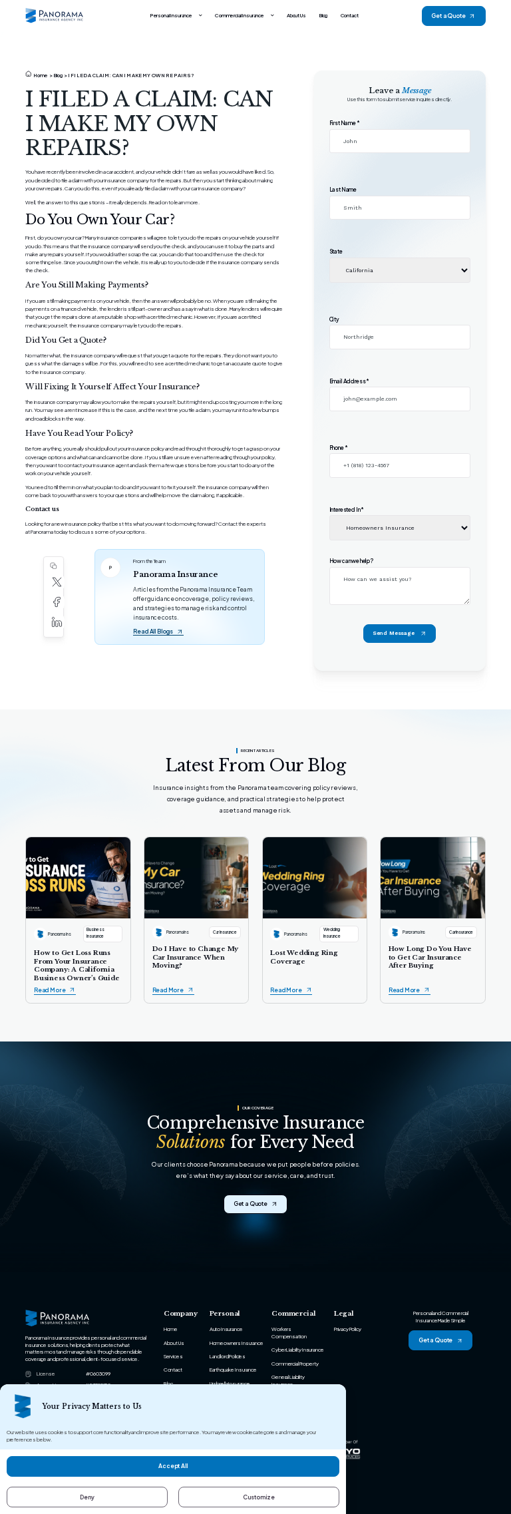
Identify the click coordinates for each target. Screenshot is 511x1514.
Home (41, 75)
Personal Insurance (171, 15)
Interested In (347, 509)
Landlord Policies (228, 1356)
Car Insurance (225, 932)
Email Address (349, 381)
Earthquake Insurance (233, 1369)
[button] (57, 582)
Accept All (173, 1465)
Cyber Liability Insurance (297, 1349)
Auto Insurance (226, 1329)
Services (173, 1356)
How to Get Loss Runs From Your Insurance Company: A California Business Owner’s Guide (77, 965)
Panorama (42, 531)
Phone (338, 448)
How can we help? (351, 561)
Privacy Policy (347, 1329)
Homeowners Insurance (236, 1343)
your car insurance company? (213, 188)
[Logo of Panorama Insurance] (54, 16)
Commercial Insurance (239, 15)
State (336, 251)
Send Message (394, 633)
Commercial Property (294, 1363)
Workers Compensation (288, 1333)
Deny (87, 1497)
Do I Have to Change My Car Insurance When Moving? (195, 957)
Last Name (343, 189)
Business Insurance (95, 932)
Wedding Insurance (332, 932)
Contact (350, 15)
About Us (296, 15)
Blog (323, 15)
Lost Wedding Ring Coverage (304, 957)
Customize (258, 1497)
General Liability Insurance (287, 1381)
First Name (344, 123)
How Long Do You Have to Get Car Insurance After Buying (430, 957)
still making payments (71, 300)
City (334, 319)
